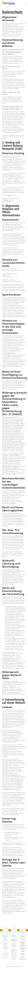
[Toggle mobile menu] (25, 3)
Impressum (5, 957)
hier (15, 959)
